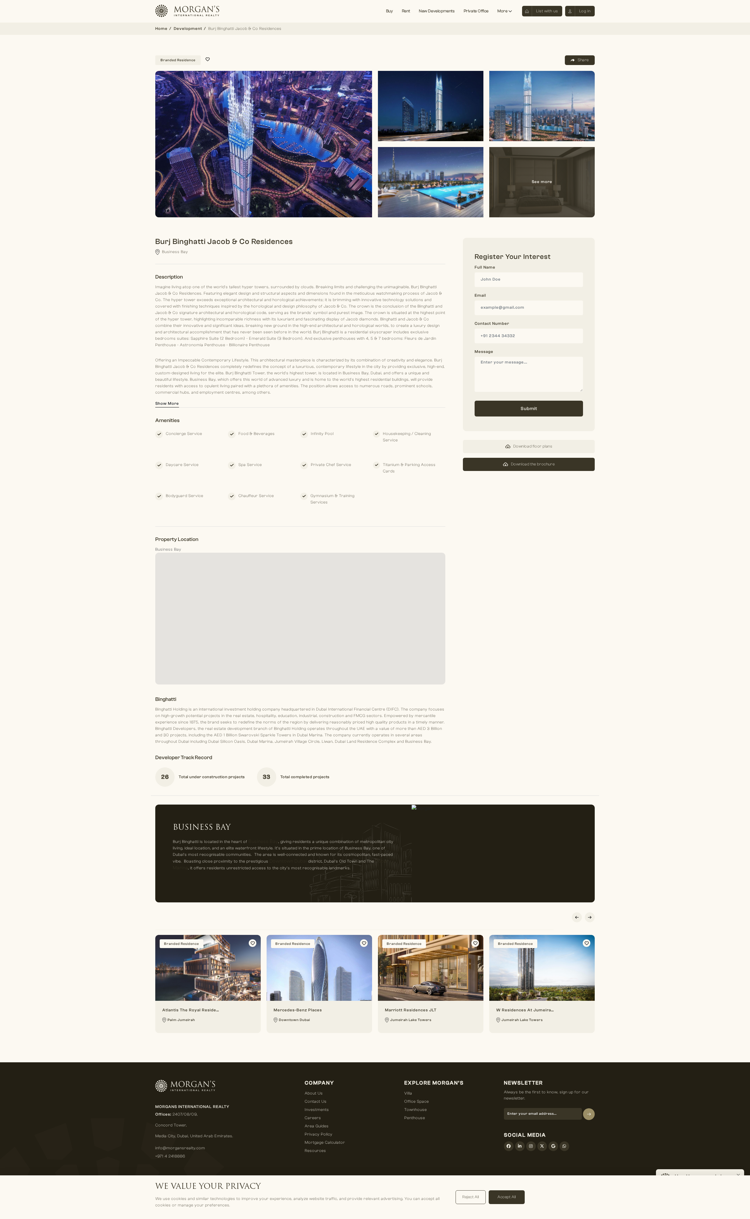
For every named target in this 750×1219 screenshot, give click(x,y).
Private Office (476, 11)
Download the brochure (533, 464)
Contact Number (492, 323)
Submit (529, 408)
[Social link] (509, 1146)
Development (188, 29)
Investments (317, 1109)
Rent (406, 11)
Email (480, 295)
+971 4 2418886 (170, 1156)
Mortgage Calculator (325, 1142)
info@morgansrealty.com (180, 1148)
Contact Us (316, 1101)
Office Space (416, 1101)
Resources (315, 1150)
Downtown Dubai (288, 861)
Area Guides (317, 1126)
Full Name (485, 267)
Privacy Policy (319, 1134)
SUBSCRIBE (589, 1114)
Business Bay (263, 841)
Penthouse (414, 1118)
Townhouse (415, 1109)
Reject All (470, 1197)
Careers (313, 1118)
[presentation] (577, 917)
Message (484, 351)
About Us (314, 1093)
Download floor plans (533, 446)
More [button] (503, 11)
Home (161, 29)
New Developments (437, 11)
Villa (408, 1093)
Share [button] (583, 60)
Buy (389, 11)
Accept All (506, 1197)
